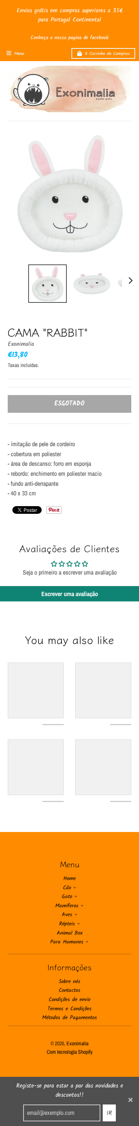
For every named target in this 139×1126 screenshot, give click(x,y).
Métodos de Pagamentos (69, 1017)
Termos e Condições (69, 1009)
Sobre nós (69, 981)
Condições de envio (69, 999)
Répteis (67, 924)
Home (69, 878)
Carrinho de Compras (107, 53)
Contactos (69, 990)
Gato (67, 896)
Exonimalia (21, 344)
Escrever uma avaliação (69, 594)
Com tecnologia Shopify (70, 1051)
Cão (67, 888)
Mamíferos (66, 906)
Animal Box (70, 933)
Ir (109, 1113)
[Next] (130, 280)
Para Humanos (66, 942)
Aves (67, 914)
